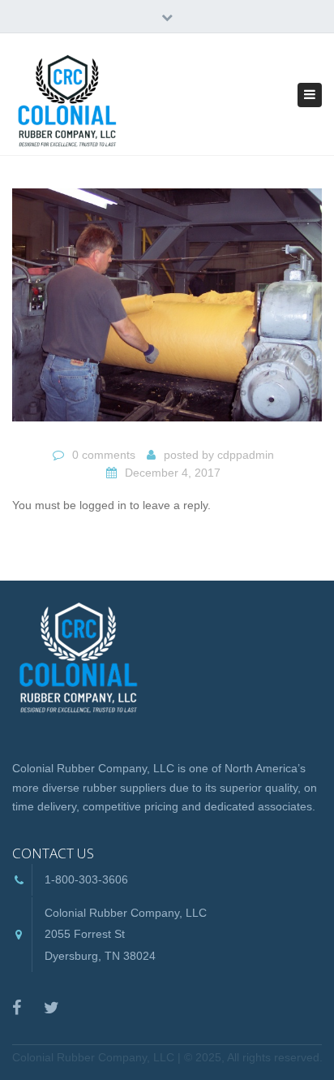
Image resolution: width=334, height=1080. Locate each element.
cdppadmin (245, 454)
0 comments (103, 454)
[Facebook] (16, 1008)
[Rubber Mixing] (167, 311)
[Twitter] (51, 1008)
